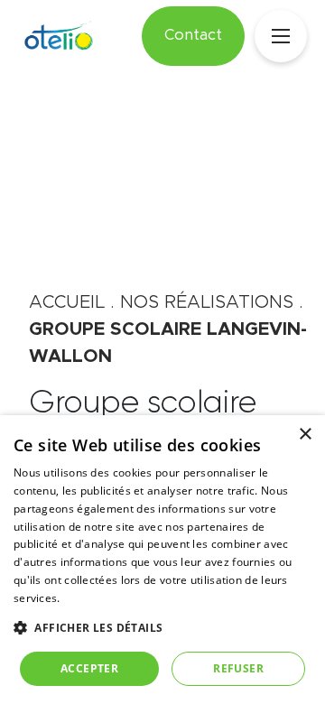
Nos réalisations (206, 302)
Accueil (67, 302)
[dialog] (162, 559)
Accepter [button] (89, 668)
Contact (193, 35)
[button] (162, 627)
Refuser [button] (238, 668)
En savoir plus (99, 598)
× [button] (304, 434)
